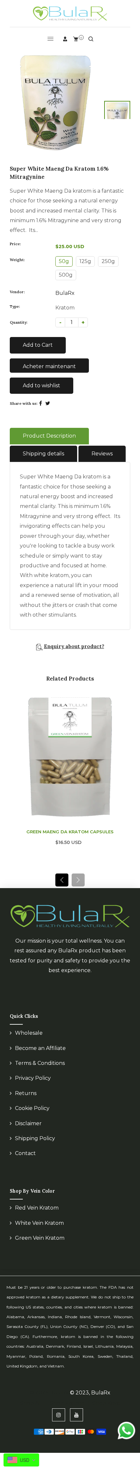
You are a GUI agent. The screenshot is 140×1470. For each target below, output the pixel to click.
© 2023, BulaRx (90, 1400)
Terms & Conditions (40, 1070)
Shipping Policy (35, 1146)
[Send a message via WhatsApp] (126, 1430)
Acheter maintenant (49, 366)
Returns (25, 1101)
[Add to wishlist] (123, 760)
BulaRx (65, 293)
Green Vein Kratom (39, 1245)
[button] (78, 887)
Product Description (49, 436)
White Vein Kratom (39, 1230)
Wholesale (29, 1040)
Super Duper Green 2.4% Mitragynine (70, 839)
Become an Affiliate (40, 1056)
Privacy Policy (33, 1085)
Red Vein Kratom (37, 1215)
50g (64, 261)
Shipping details (43, 454)
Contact (25, 1161)
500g (66, 275)
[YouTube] (76, 1422)
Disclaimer (28, 1131)
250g (108, 261)
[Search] (91, 39)
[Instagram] (58, 1422)
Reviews (102, 454)
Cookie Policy (32, 1116)
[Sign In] (65, 39)
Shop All (31, 1410)
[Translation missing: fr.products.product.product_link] (123, 746)
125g (85, 261)
